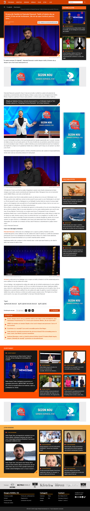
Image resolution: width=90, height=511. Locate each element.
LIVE (51, 2)
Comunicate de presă (26, 500)
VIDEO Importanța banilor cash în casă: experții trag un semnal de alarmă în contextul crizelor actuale (73, 201)
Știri (49, 498)
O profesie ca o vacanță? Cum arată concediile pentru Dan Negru (26, 328)
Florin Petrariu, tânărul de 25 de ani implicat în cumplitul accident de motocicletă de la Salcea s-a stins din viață (73, 55)
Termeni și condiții (8, 496)
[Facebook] (76, 497)
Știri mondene (9, 428)
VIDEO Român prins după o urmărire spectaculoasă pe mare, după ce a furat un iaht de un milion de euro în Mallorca (73, 226)
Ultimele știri (68, 8)
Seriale (33, 2)
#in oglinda (43, 304)
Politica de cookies (8, 503)
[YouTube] (80, 497)
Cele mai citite (69, 179)
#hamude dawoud (11, 304)
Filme (39, 2)
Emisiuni (26, 2)
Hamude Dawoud (9, 232)
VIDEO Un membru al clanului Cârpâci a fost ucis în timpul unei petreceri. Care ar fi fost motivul (32, 324)
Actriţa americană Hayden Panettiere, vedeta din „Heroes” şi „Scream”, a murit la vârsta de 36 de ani (50, 472)
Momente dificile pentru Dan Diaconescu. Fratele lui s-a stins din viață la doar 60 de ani (74, 472)
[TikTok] (85, 497)
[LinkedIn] (82, 497)
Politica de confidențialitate (28, 496)
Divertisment (8, 348)
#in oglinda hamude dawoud (28, 304)
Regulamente (24, 498)
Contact (6, 498)
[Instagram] (78, 497)
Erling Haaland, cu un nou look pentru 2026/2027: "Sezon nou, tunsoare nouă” (50, 448)
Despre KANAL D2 (11, 493)
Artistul (6, 279)
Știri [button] (44, 2)
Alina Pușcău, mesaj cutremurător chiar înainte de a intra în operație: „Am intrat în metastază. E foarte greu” (73, 449)
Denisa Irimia (11, 21)
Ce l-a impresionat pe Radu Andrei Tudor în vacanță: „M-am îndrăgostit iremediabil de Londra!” (74, 29)
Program (11, 2)
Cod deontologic (8, 500)
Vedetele (19, 2)
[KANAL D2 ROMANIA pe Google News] (20, 310)
